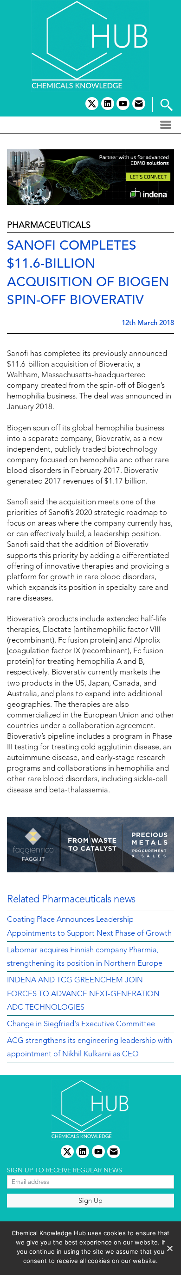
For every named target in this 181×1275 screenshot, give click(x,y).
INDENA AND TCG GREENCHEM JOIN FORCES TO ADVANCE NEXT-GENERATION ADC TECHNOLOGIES (83, 994)
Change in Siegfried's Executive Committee (81, 1024)
